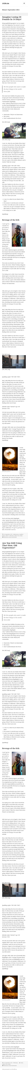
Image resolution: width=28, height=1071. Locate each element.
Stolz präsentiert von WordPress (9, 1069)
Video (21, 535)
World (7, 535)
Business (17, 534)
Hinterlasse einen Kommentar (10, 537)
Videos (16, 1062)
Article (12, 535)
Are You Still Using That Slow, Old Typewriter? (12, 545)
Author (15, 535)
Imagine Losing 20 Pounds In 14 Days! (11, 18)
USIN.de (5, 3)
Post (19, 535)
